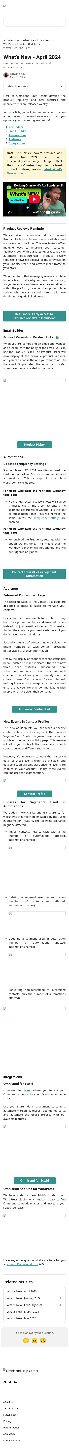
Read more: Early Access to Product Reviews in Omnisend (34, 316)
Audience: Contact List (34, 709)
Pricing (7, 1421)
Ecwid (27, 1090)
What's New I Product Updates (20, 44)
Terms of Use (10, 1408)
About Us (8, 1401)
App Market (9, 1433)
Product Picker (34, 444)
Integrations (17, 143)
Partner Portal (11, 1427)
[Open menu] (63, 6)
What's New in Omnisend (37, 40)
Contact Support (12, 1440)
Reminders (16, 127)
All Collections (11, 40)
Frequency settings (46, 518)
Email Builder (17, 131)
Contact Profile (34, 794)
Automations (17, 135)
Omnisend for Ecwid (34, 1180)
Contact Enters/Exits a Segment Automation (34, 574)
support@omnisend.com (22, 1264)
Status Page (10, 1414)
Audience (15, 139)
